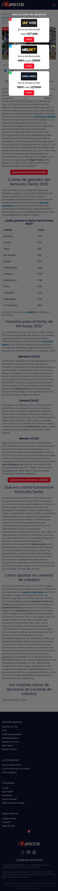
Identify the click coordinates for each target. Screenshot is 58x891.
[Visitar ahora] (29, 23)
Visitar (29, 39)
